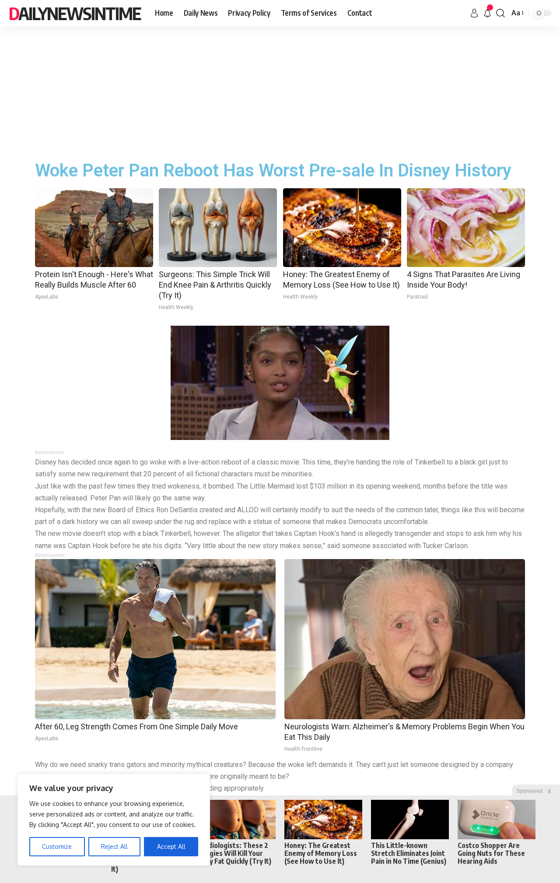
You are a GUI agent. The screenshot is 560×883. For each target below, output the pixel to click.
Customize (57, 846)
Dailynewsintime (75, 13)
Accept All (171, 846)
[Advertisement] (280, 92)
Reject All (114, 846)
